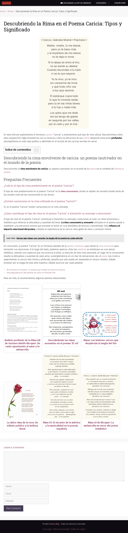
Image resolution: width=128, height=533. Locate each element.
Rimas (11, 11)
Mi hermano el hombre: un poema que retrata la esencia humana (36, 270)
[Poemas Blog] (6, 3)
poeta (104, 256)
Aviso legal (47, 529)
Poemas (118, 168)
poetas (7, 172)
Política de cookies (78, 529)
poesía (93, 168)
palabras (82, 249)
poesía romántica (75, 246)
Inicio (3, 11)
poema (49, 134)
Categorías (101, 3)
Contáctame (120, 3)
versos (86, 138)
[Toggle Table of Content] (35, 150)
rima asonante (106, 246)
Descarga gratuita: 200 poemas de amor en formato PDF (31, 273)
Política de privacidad (61, 529)
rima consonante (69, 191)
